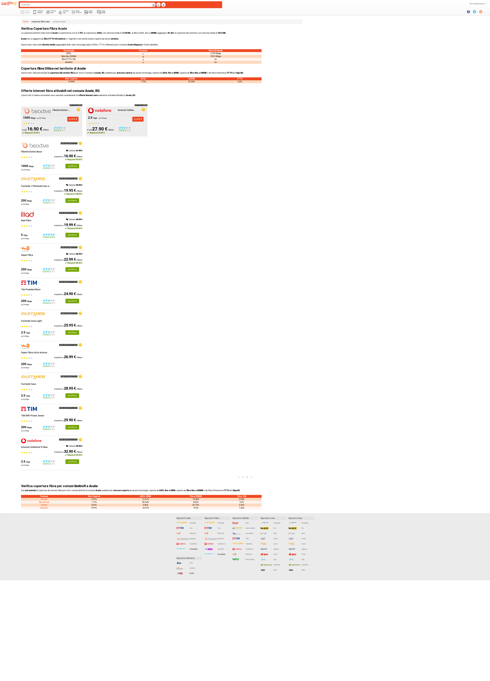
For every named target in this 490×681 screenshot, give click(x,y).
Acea (275, 544)
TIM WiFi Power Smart (32, 415)
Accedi (473, 4)
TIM (247, 539)
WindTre (192, 533)
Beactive (192, 539)
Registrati (481, 4)
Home (25, 21)
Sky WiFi (220, 549)
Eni (274, 528)
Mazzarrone (44, 502)
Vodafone (193, 544)
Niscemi (44, 508)
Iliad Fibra (26, 220)
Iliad (247, 523)
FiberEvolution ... (61, 110)
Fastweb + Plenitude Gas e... (36, 186)
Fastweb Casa (28, 384)
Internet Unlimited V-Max (34, 447)
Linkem (192, 568)
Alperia (276, 549)
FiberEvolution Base (31, 151)
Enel (275, 533)
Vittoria (44, 499)
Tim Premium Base (30, 289)
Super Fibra (27, 255)
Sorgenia (276, 523)
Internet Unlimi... (126, 110)
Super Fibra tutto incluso (34, 352)
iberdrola (276, 565)
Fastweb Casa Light (31, 321)
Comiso (44, 505)
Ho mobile (249, 533)
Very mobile (249, 559)
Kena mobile (250, 528)
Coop (275, 539)
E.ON (275, 554)
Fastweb (192, 523)
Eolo (191, 563)
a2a (274, 559)
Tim (191, 528)
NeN (275, 570)
